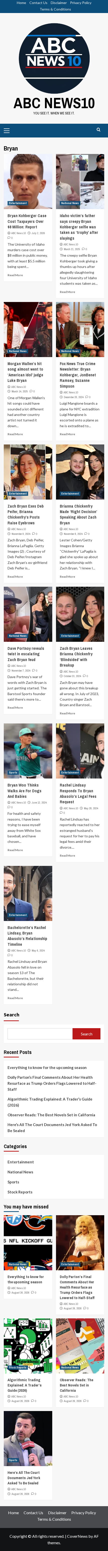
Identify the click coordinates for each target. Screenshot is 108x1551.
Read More (15, 275)
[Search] (98, 129)
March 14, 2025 (20, 391)
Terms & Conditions (55, 9)
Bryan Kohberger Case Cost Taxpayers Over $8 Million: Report (27, 221)
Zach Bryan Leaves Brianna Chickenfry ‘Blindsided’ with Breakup (76, 657)
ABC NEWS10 (54, 103)
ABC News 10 (18, 233)
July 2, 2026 (38, 233)
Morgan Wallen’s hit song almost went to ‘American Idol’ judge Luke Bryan (25, 372)
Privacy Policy (80, 3)
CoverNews (77, 1536)
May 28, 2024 (91, 808)
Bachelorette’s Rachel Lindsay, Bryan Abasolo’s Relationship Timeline (27, 936)
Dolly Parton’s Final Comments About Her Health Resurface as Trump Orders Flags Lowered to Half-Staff (52, 1083)
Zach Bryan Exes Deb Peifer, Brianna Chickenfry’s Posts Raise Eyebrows (26, 514)
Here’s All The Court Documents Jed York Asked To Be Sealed (52, 1127)
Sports (13, 772)
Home (21, 3)
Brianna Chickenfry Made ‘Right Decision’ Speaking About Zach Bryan (78, 514)
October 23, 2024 (72, 676)
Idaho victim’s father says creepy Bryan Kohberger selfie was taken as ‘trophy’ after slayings (79, 227)
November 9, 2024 (21, 534)
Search (11, 1014)
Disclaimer (59, 3)
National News (70, 203)
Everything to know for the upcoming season (47, 1067)
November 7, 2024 (21, 670)
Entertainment (18, 203)
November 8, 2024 (73, 534)
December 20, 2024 (74, 397)
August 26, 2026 (20, 1292)
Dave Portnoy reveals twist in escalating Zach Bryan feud (26, 654)
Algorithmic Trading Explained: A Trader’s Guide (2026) (50, 1102)
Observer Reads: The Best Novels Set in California (51, 1115)
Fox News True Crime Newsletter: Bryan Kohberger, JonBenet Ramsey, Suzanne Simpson (78, 375)
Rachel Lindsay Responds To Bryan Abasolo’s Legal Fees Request (78, 793)
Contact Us (38, 3)
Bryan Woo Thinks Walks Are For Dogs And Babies (24, 790)
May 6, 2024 (38, 950)
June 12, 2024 (39, 802)
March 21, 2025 (72, 249)
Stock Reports (20, 1192)
